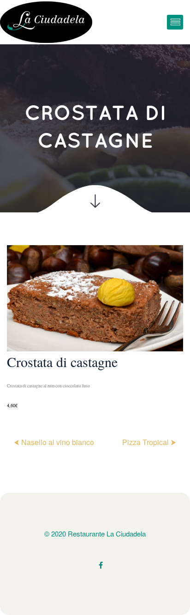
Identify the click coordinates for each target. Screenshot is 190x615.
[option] (95, 327)
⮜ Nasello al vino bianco (54, 442)
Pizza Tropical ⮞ (149, 442)
